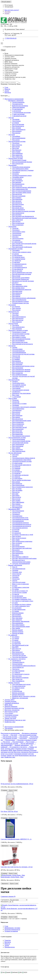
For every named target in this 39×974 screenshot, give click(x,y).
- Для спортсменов (16, 742)
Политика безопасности (12, 929)
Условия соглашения (11, 931)
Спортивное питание (11, 715)
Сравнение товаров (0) (8, 896)
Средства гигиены (10, 716)
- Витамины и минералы (28, 733)
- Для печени (22, 738)
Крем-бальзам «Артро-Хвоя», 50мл (12, 877)
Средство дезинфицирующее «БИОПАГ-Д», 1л (16, 839)
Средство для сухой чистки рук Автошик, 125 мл (17, 867)
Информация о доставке (12, 928)
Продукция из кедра (11, 711)
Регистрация (9, 5)
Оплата (7, 13)
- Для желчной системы (9, 737)
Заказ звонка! (15, 29)
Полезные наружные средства (14, 708)
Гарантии (8, 940)
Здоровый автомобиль (12, 703)
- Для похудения (9, 740)
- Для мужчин (33, 737)
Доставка (8, 11)
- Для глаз (4, 735)
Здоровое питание (10, 701)
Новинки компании (11, 706)
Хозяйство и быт (10, 722)
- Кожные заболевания (21, 745)
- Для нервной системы (9, 738)
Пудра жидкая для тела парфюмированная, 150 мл (17, 784)
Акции (7, 91)
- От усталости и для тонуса (17, 747)
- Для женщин (23, 737)
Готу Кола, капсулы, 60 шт (9, 811)
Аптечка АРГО (9, 699)
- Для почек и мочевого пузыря (25, 740)
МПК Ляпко (8, 705)
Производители (10, 947)
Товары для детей (10, 718)
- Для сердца (5, 742)
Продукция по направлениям (14, 99)
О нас (6, 87)
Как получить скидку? (12, 10)
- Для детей (13, 735)
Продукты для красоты (12, 710)
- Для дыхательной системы (26, 735)
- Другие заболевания (26, 743)
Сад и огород (9, 713)
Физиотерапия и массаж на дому (15, 720)
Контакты (8, 92)
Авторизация (9, 7)
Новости (7, 89)
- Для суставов (29, 742)
